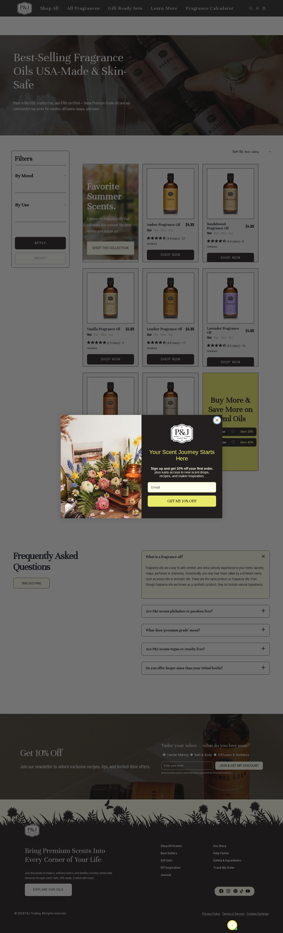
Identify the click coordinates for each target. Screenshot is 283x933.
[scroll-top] (273, 923)
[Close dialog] (217, 420)
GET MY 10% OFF (182, 501)
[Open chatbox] (232, 925)
